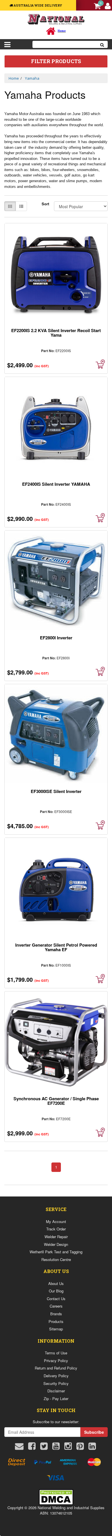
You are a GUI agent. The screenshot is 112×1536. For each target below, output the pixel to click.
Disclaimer (56, 1391)
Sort (45, 203)
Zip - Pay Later (56, 1398)
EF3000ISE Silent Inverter (56, 791)
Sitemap (56, 1329)
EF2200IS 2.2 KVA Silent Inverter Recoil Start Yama (56, 332)
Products (56, 1321)
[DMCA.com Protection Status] (56, 1496)
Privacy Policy (56, 1360)
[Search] (102, 44)
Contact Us (56, 1298)
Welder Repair (56, 1236)
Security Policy (56, 1383)
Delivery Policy (56, 1375)
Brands (56, 1313)
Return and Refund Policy (56, 1368)
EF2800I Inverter (56, 638)
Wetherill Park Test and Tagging (56, 1251)
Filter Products (56, 61)
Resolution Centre (56, 1259)
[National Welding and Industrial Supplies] (56, 19)
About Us (56, 1283)
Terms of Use (56, 1353)
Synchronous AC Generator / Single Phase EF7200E (56, 1100)
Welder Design (56, 1244)
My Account (56, 1221)
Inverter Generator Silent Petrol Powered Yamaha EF (56, 947)
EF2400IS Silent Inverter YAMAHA (56, 484)
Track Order (56, 1229)
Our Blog (56, 1291)
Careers (56, 1306)
